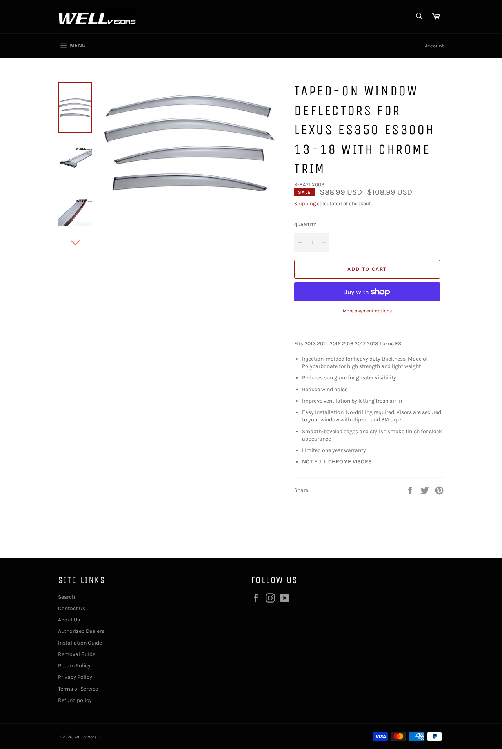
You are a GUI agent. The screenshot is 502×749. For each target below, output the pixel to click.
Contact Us (71, 608)
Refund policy (75, 700)
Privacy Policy (75, 677)
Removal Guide (76, 654)
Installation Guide (80, 643)
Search (66, 597)
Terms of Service (78, 688)
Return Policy (74, 665)
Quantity (305, 224)
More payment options (367, 310)
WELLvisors (85, 737)
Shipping (305, 203)
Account (434, 46)
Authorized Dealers (81, 631)
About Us (69, 619)
